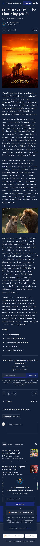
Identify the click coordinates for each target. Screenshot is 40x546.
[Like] (4, 30)
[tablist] (11, 416)
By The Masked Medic (10, 456)
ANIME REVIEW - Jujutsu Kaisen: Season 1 (13, 468)
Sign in (35, 3)
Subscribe (27, 3)
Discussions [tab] (19, 444)
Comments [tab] (7, 417)
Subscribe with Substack (21, 512)
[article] (20, 456)
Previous (9, 401)
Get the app (30, 536)
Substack (9, 541)
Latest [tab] (10, 444)
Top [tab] (4, 444)
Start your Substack (14, 536)
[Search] (36, 444)
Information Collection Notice (24, 383)
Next (32, 401)
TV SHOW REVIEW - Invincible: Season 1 (11, 451)
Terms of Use (30, 380)
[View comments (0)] (9, 30)
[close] (33, 478)
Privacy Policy (27, 522)
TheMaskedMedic (13, 22)
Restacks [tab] (16, 417)
